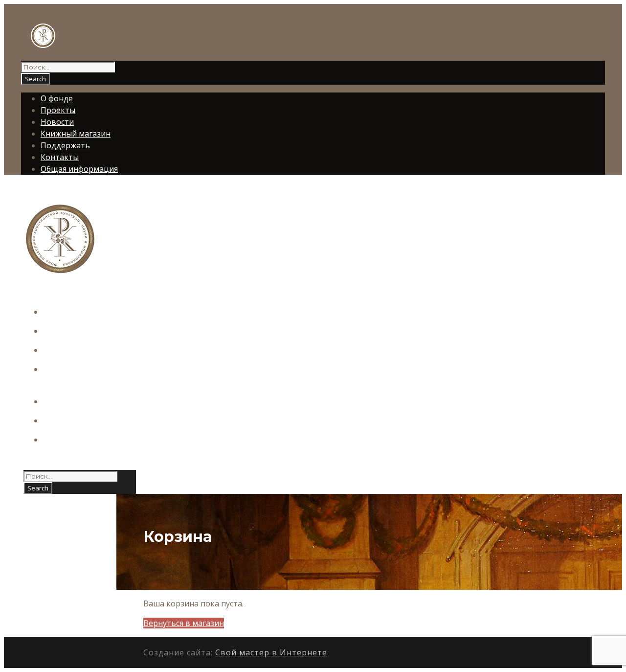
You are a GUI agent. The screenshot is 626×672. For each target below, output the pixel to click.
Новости (57, 121)
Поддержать (65, 145)
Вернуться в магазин (183, 623)
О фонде (57, 98)
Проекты (58, 110)
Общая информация (79, 168)
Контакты (60, 157)
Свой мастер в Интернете (271, 652)
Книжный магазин (76, 133)
